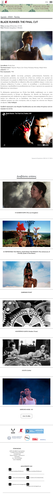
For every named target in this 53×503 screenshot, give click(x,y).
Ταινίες (17, 17)
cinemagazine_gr (33, 486)
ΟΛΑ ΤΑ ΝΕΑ (26, 416)
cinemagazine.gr (17, 454)
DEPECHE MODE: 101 (26, 409)
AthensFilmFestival (16, 471)
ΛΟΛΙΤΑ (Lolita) (26, 370)
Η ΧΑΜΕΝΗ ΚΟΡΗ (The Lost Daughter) (26, 212)
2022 (10, 17)
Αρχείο (3, 17)
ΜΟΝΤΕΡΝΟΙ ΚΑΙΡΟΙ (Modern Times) (26, 331)
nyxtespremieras (18, 477)
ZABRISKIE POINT (26, 292)
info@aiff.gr (18, 459)
